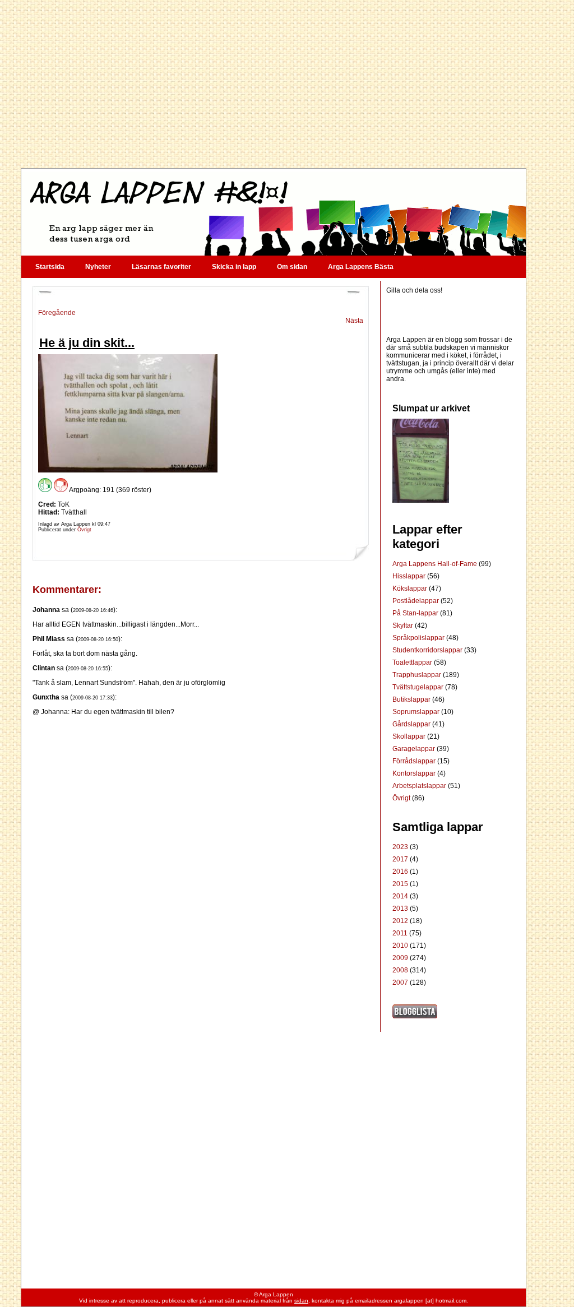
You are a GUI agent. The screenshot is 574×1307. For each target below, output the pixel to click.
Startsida (49, 267)
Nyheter (98, 267)
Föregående (57, 313)
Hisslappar (409, 576)
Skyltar (403, 625)
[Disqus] (201, 856)
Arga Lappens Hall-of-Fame (435, 564)
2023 (400, 847)
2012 (400, 921)
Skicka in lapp (234, 267)
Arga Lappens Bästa (361, 267)
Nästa (354, 321)
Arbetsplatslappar (420, 786)
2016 (400, 871)
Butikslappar (412, 699)
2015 (400, 884)
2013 (400, 908)
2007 (400, 982)
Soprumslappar (416, 712)
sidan (301, 1300)
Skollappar (409, 736)
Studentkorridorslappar (428, 650)
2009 (400, 958)
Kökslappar (410, 588)
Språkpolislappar (419, 638)
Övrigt (84, 529)
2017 (400, 859)
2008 (400, 970)
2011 (400, 933)
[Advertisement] (273, 84)
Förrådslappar (414, 761)
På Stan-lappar (416, 613)
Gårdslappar (412, 724)
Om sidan (292, 267)
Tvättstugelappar (418, 687)
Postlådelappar (416, 601)
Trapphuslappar (417, 675)
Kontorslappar (414, 773)
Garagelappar (414, 749)
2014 (400, 896)
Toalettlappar (413, 662)
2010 (400, 945)
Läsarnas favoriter (161, 267)
